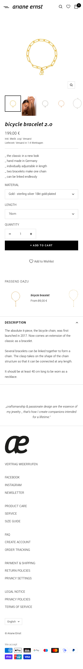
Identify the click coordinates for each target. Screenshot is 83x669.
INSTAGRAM (13, 485)
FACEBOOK (12, 477)
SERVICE (11, 513)
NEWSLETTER (14, 493)
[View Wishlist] (68, 6)
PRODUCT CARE (16, 506)
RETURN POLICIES (17, 570)
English (11, 621)
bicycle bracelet (40, 295)
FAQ (7, 534)
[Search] (60, 6)
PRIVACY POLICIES (17, 599)
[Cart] (76, 6)
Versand (27, 138)
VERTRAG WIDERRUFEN (21, 464)
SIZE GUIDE (13, 521)
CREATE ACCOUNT (18, 542)
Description (15, 322)
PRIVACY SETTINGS (18, 578)
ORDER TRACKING (17, 550)
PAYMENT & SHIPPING (20, 563)
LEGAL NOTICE (15, 592)
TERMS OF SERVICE (18, 607)
